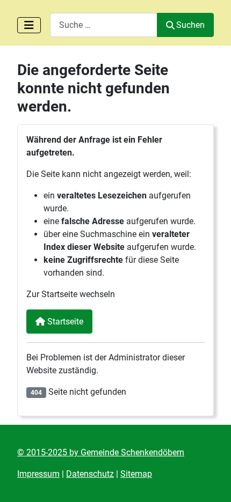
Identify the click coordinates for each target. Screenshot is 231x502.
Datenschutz (90, 474)
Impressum (38, 474)
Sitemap (136, 474)
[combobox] (103, 25)
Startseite (64, 321)
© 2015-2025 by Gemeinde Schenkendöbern (100, 452)
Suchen (190, 25)
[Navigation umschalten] (29, 25)
